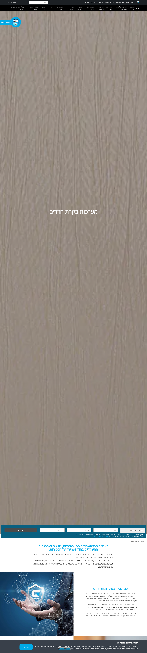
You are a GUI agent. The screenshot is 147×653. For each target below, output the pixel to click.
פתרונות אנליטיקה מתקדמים (121, 8)
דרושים (101, 2)
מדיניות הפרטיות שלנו (101, 536)
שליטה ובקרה (80, 8)
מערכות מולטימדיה (71, 8)
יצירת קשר (94, 2)
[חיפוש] (30, 2)
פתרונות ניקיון (51, 8)
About (87, 2)
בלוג (127, 2)
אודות (132, 2)
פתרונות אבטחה (101, 8)
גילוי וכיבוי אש (109, 8)
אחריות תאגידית (109, 2)
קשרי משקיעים (120, 2)
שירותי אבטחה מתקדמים (34, 8)
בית (145, 541)
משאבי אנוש (43, 8)
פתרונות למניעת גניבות (89, 8)
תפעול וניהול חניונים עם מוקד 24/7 (18, 8)
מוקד (137, 8)
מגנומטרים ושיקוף (60, 8)
